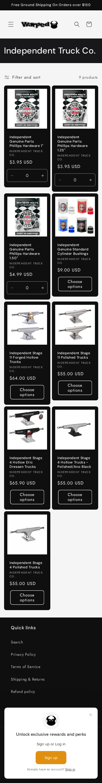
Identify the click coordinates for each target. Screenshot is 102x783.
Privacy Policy (23, 654)
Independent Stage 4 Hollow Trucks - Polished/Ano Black (74, 462)
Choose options (74, 284)
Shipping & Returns (28, 679)
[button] (11, 24)
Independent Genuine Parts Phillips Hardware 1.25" (72, 144)
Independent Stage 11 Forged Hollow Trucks (26, 357)
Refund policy (23, 691)
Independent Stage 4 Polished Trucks (26, 564)
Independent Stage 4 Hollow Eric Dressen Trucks (26, 462)
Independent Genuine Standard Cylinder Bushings (73, 249)
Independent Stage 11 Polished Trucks (73, 355)
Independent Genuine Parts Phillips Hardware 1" (27, 141)
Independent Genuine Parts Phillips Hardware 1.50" (25, 252)
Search (17, 642)
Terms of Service (26, 666)
